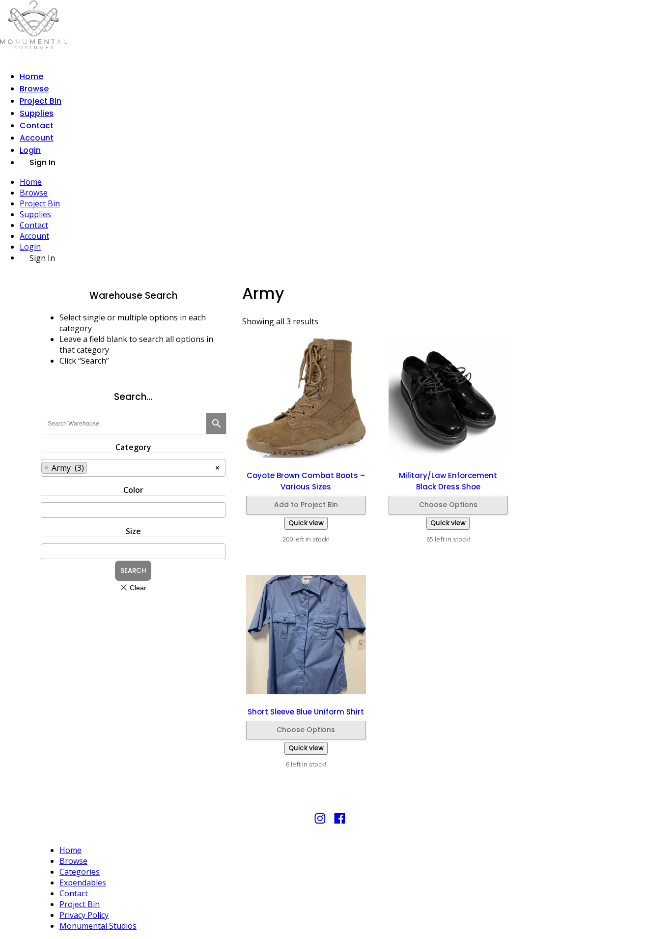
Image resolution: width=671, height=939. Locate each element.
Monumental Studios (98, 925)
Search (133, 570)
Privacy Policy (84, 915)
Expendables (82, 882)
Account (37, 137)
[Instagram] (320, 822)
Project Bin (40, 101)
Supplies (37, 113)
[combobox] (133, 468)
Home (31, 76)
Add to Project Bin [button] (306, 505)
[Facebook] (340, 822)
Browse (34, 88)
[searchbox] (143, 466)
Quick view (306, 523)
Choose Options (448, 505)
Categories (79, 871)
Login (30, 150)
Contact (37, 125)
